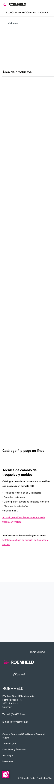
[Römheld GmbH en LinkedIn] (38, 674)
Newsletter (7, 761)
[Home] (14, 4)
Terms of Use (9, 743)
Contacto (41, 621)
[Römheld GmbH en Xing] (44, 674)
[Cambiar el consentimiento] (5, 774)
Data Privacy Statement (14, 749)
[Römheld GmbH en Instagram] (49, 674)
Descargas (40, 631)
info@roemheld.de (19, 721)
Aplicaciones (38, 602)
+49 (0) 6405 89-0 (16, 714)
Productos (12, 23)
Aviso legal (7, 755)
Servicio (43, 611)
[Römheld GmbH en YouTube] (31, 674)
